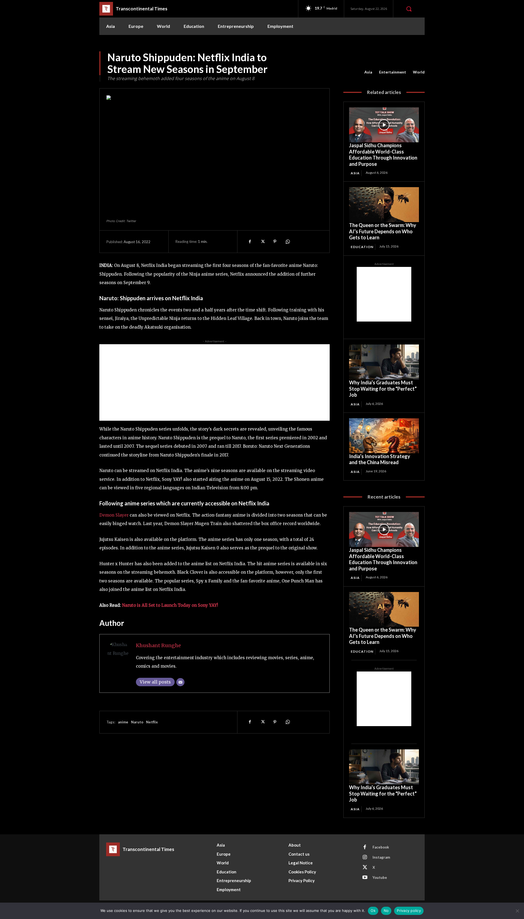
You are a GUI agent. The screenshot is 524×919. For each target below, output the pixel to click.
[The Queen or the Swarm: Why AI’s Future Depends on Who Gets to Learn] (384, 204)
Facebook (381, 847)
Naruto (137, 722)
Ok (373, 910)
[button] (409, 8)
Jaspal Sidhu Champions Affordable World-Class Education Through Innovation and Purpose (383, 154)
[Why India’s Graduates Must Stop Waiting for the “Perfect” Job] (384, 361)
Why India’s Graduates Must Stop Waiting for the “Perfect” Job (383, 388)
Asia (368, 72)
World (419, 72)
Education (362, 247)
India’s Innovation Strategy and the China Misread (379, 459)
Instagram (381, 857)
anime (123, 722)
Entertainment (392, 72)
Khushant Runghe (158, 645)
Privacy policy (409, 910)
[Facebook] (249, 241)
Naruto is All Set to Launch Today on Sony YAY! (170, 605)
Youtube (380, 877)
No (386, 910)
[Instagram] (365, 857)
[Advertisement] (214, 382)
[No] (517, 911)
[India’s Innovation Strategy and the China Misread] (384, 435)
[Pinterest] (274, 241)
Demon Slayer (114, 515)
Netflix (152, 722)
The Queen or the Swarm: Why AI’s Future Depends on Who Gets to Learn (382, 231)
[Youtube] (365, 878)
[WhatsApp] (287, 241)
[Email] (180, 682)
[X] (262, 241)
